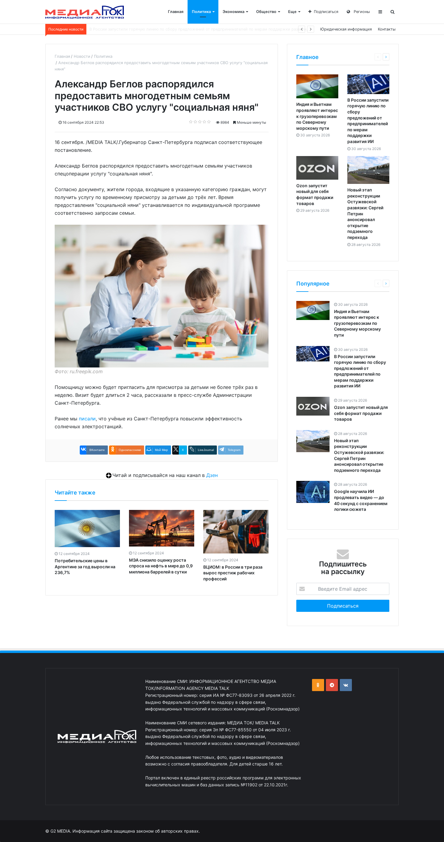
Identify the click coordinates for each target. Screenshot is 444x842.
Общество (266, 11)
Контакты (387, 29)
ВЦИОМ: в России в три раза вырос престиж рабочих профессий (232, 572)
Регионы (361, 11)
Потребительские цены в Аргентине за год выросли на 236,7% (85, 566)
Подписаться (326, 11)
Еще (292, 11)
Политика (201, 11)
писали (87, 419)
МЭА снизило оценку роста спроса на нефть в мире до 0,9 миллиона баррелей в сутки (161, 565)
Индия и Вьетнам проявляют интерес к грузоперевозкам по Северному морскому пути (317, 116)
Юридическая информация (346, 29)
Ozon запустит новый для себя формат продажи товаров (144, 29)
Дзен (212, 475)
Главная (175, 11)
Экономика (233, 11)
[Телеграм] (332, 685)
